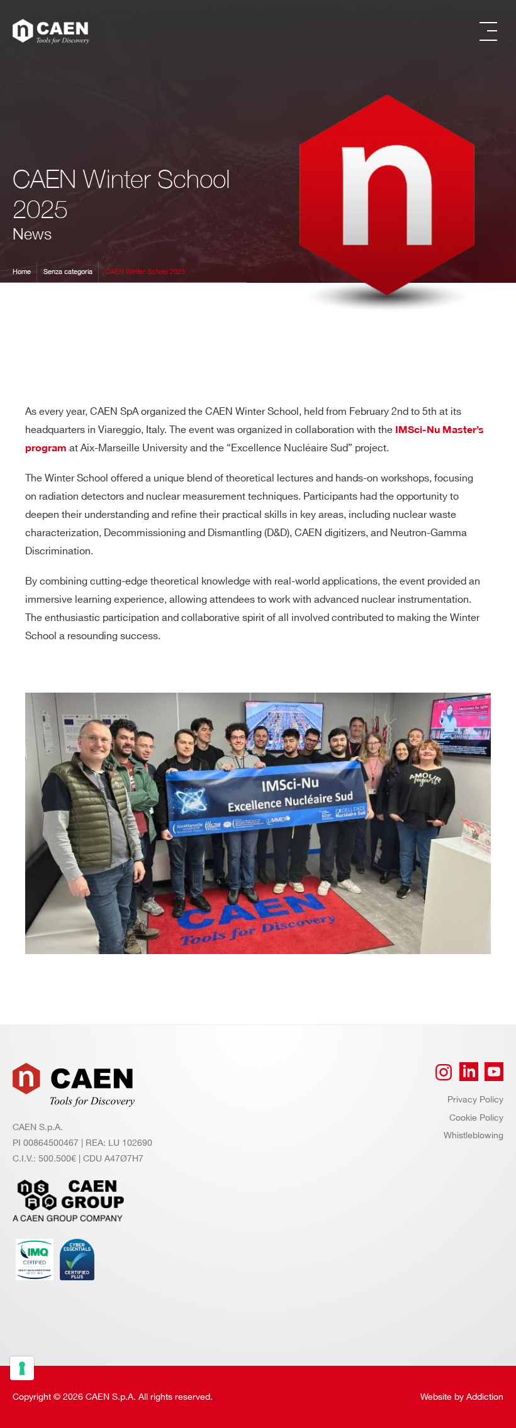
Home (22, 272)
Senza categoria (68, 272)
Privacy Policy (475, 1100)
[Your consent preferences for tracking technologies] (22, 1368)
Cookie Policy (476, 1118)
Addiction (484, 1397)
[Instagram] (443, 1072)
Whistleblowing (473, 1135)
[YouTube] (494, 1072)
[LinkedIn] (468, 1072)
